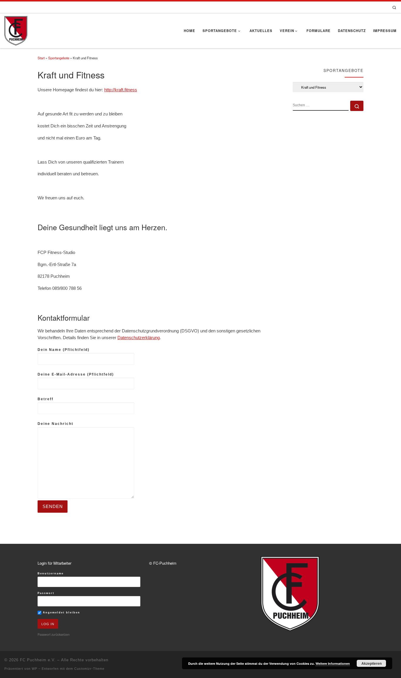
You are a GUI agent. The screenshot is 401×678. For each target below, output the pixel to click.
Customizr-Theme (89, 668)
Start (41, 57)
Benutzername (51, 573)
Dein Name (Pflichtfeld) (64, 350)
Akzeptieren (371, 663)
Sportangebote (58, 57)
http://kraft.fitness (120, 90)
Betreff (45, 399)
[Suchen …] (356, 106)
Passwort (46, 593)
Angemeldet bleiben (60, 612)
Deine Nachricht (55, 424)
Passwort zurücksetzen (54, 634)
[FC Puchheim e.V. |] (15, 29)
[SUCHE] (321, 106)
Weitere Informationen (333, 663)
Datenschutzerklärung (138, 337)
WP (34, 668)
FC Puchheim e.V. (38, 660)
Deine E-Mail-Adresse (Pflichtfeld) (76, 374)
